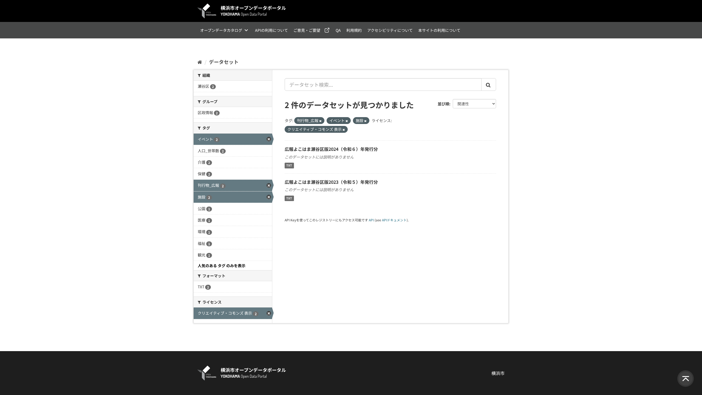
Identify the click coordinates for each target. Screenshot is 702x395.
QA (338, 30)
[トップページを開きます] (241, 11)
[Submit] (488, 84)
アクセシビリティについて (390, 30)
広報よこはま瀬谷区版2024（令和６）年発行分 (331, 149)
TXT (289, 165)
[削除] (320, 121)
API (371, 220)
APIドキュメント (394, 220)
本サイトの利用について (439, 30)
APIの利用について (271, 30)
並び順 (443, 103)
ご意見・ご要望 (306, 30)
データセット (224, 61)
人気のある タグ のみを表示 (221, 265)
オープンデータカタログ (221, 30)
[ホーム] (199, 61)
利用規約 (354, 30)
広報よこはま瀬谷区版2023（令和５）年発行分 (331, 182)
